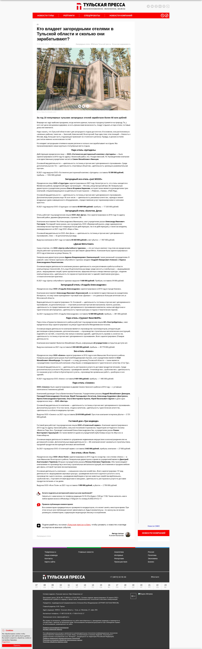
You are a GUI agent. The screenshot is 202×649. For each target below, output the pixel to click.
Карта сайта (50, 562)
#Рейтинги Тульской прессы (101, 44)
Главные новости (86, 552)
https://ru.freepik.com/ (48, 112)
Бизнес (151, 562)
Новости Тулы (45, 16)
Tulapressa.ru (50, 552)
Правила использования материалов (55, 627)
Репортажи (119, 558)
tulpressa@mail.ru (63, 617)
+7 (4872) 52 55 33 (118, 577)
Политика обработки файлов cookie (55, 642)
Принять (17, 645)
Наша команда (51, 555)
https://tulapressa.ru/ (75, 594)
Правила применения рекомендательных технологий (61, 638)
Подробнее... (6, 642)
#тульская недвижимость (121, 44)
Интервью (118, 555)
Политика (152, 555)
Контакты (49, 558)
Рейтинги (68, 16)
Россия (151, 552)
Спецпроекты (92, 16)
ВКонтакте (155, 577)
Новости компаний (121, 16)
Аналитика (119, 552)
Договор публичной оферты (52, 629)
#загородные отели (83, 44)
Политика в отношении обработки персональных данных (62, 640)
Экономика (152, 558)
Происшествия (120, 562)
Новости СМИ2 (154, 526)
